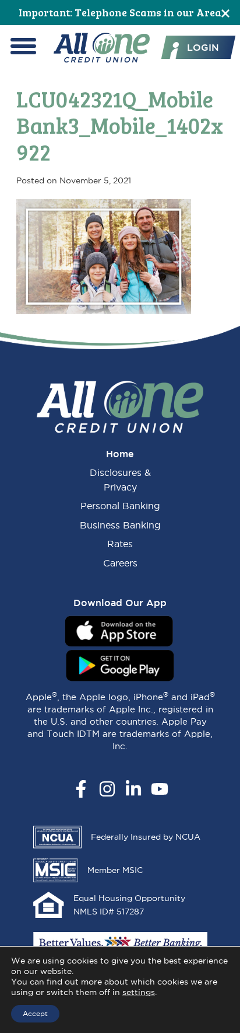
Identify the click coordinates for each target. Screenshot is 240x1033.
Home (120, 453)
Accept (35, 1013)
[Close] (225, 13)
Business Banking (120, 525)
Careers (120, 563)
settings (138, 992)
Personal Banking (120, 505)
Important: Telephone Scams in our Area (120, 12)
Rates (120, 543)
